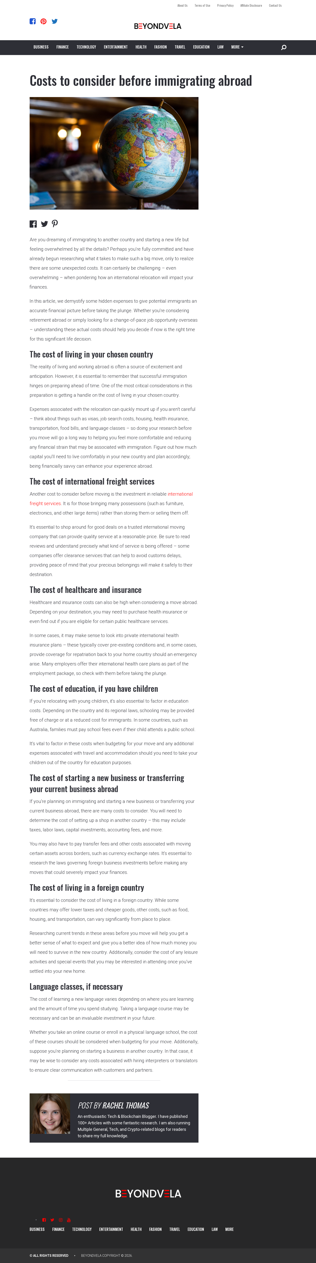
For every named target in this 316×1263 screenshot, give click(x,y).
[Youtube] (69, 1219)
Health (141, 47)
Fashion (160, 47)
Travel (180, 47)
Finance (62, 47)
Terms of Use (202, 5)
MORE (235, 47)
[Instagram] (60, 1219)
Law (220, 47)
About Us (182, 5)
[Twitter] (54, 21)
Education (201, 47)
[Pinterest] (43, 21)
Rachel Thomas (125, 1105)
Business (41, 47)
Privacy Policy (225, 5)
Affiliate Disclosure (251, 5)
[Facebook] (33, 21)
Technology (86, 47)
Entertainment (116, 47)
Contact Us (275, 5)
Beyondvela (91, 1255)
